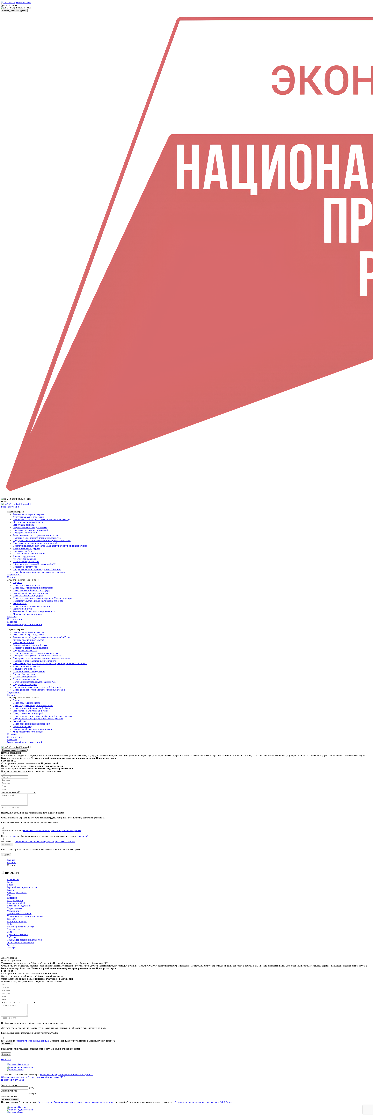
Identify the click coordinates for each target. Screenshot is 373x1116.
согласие (12, 836)
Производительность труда (20, 926)
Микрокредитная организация (28, 614)
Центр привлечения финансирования (31, 606)
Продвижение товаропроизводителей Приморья (37, 569)
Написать (6, 1059)
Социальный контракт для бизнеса (30, 527)
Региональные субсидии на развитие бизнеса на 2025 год (41, 519)
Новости (11, 577)
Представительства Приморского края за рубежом (38, 601)
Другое (10, 895)
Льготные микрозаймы (24, 559)
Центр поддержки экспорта (26, 585)
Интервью (12, 898)
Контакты (12, 622)
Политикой (82, 836)
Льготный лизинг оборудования (29, 553)
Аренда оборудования (24, 556)
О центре (17, 582)
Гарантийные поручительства (22, 887)
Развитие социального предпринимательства (35, 535)
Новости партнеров (17, 921)
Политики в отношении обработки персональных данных (52, 830)
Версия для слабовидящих (14, 10)
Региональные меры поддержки (29, 514)
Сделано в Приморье (17, 934)
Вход (3, 506)
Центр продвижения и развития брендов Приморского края (42, 598)
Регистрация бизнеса (23, 525)
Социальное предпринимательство (24, 940)
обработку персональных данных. (32, 1041)
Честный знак (20, 603)
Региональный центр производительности (34, 611)
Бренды (11, 882)
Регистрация (13, 506)
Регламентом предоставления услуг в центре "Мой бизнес (204, 1102)
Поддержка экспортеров (25, 567)
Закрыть (6, 855)
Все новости (13, 879)
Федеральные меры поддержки (28, 517)
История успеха (15, 900)
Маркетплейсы (14, 908)
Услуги (10, 945)
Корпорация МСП (16, 903)
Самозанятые (13, 929)
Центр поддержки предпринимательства (33, 587)
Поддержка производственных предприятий (35, 543)
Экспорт (11, 947)
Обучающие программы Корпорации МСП (34, 564)
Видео (10, 884)
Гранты (10, 890)
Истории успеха (15, 619)
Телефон (32, 1093)
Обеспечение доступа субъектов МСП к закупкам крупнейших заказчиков (50, 546)
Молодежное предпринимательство (25, 916)
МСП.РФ (11, 919)
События (11, 937)
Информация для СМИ (12, 1080)
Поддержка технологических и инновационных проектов (42, 540)
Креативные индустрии (19, 905)
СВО (9, 932)
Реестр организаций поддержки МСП (46, 1077)
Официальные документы (14, 1077)
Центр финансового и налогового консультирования (39, 572)
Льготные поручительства (26, 561)
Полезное (11, 616)
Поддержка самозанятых (25, 532)
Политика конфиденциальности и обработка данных (66, 1074)
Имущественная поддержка (26, 548)
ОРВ (9, 924)
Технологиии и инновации (20, 942)
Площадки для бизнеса (24, 551)
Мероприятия (14, 574)
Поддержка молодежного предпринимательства (37, 538)
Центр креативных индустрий (28, 595)
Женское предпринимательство (28, 522)
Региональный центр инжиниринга (30, 593)
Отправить (7, 844)
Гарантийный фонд (22, 608)
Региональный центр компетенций (24, 624)
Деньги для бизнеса (17, 892)
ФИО (31, 1088)
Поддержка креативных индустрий (30, 530)
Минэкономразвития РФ (19, 913)
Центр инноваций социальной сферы (31, 590)
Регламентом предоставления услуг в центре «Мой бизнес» (45, 841)
